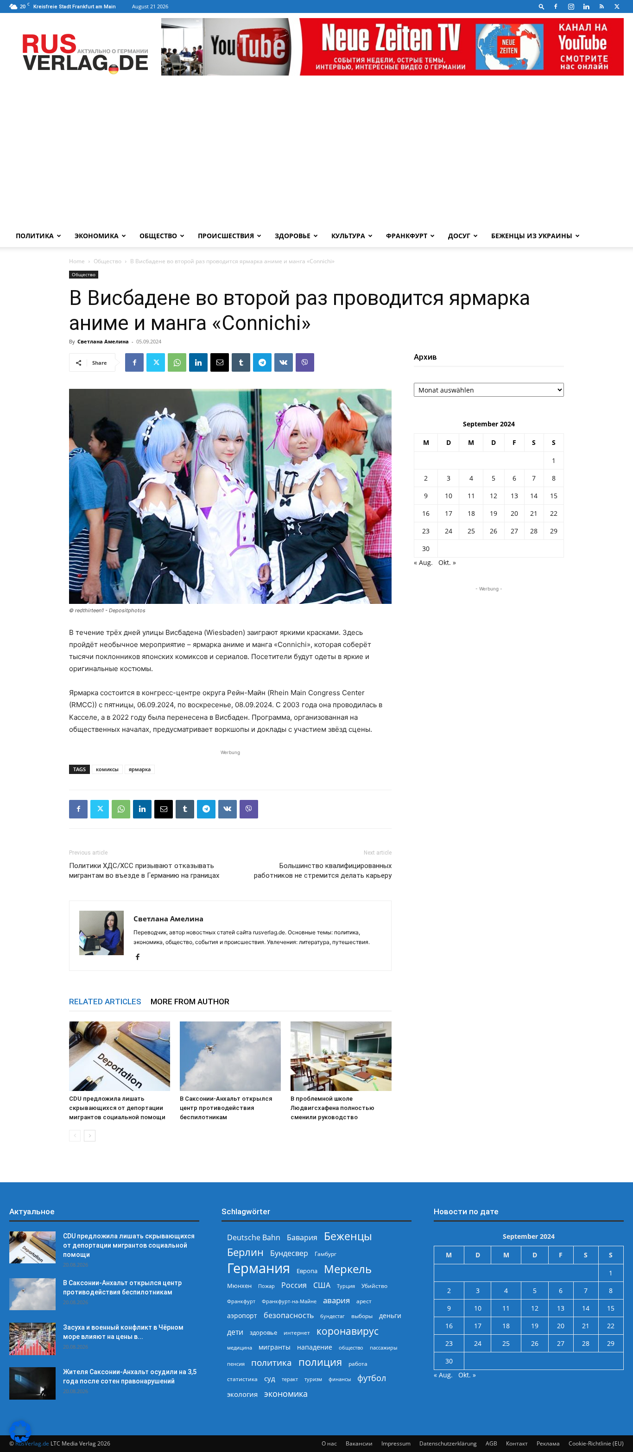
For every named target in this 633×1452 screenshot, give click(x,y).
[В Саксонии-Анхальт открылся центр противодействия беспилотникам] (230, 1056)
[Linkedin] (586, 6)
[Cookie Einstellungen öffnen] (20, 1440)
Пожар (266, 1285)
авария (336, 1300)
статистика (242, 1379)
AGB (491, 1443)
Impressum (396, 1443)
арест (364, 1301)
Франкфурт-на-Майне (289, 1301)
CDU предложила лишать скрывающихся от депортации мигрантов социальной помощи (117, 1108)
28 (534, 530)
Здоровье (292, 235)
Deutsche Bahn (253, 1238)
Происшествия (226, 235)
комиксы (107, 769)
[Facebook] (556, 6)
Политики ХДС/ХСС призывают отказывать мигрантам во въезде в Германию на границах (144, 871)
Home (77, 261)
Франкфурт (406, 235)
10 (448, 495)
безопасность (289, 1315)
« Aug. (423, 562)
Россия (294, 1285)
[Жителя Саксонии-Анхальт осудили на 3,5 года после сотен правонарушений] (32, 1383)
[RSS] (601, 6)
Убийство (374, 1285)
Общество (158, 235)
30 (426, 548)
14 (534, 495)
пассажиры (383, 1347)
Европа (307, 1271)
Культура (348, 235)
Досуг (459, 235)
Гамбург (325, 1253)
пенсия (236, 1363)
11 (471, 495)
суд (269, 1378)
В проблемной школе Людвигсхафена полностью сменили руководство (332, 1108)
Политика (35, 235)
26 (493, 530)
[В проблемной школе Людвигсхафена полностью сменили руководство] (341, 1056)
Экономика (97, 235)
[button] (542, 6)
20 (514, 513)
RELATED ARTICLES (105, 1001)
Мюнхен (239, 1285)
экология (242, 1394)
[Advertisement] (316, 155)
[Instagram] (571, 6)
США (321, 1285)
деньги (390, 1315)
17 (448, 513)
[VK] (283, 362)
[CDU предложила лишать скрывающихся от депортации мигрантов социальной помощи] (119, 1056)
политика (271, 1362)
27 (514, 530)
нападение (314, 1347)
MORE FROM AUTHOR (190, 1001)
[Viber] (305, 362)
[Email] (219, 362)
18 (471, 513)
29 (553, 530)
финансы (340, 1379)
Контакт (517, 1443)
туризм (313, 1379)
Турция (346, 1285)
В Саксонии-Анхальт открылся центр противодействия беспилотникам (226, 1108)
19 (493, 513)
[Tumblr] (241, 362)
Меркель (348, 1269)
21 (534, 513)
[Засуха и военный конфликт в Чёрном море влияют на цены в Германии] (32, 1339)
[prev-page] (75, 1135)
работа (357, 1364)
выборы (362, 1316)
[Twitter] (617, 6)
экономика (286, 1393)
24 (448, 530)
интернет (297, 1332)
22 (553, 513)
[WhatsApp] (177, 362)
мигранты (275, 1347)
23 (426, 530)
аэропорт (242, 1315)
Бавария (302, 1238)
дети (235, 1332)
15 (553, 495)
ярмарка (140, 769)
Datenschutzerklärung (448, 1443)
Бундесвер (289, 1253)
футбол (371, 1378)
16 (426, 513)
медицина (239, 1347)
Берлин (245, 1252)
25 (471, 530)
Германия (258, 1268)
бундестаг (332, 1316)
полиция (320, 1362)
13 (514, 495)
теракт (290, 1379)
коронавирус (347, 1331)
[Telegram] (262, 362)
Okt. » (447, 562)
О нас (329, 1443)
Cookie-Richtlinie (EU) (596, 1443)
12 (493, 495)
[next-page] (89, 1135)
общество (351, 1347)
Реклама (548, 1443)
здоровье (263, 1332)
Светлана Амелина (103, 341)
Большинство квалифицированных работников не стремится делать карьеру (323, 871)
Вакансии (359, 1443)
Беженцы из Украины (531, 235)
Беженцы (348, 1236)
